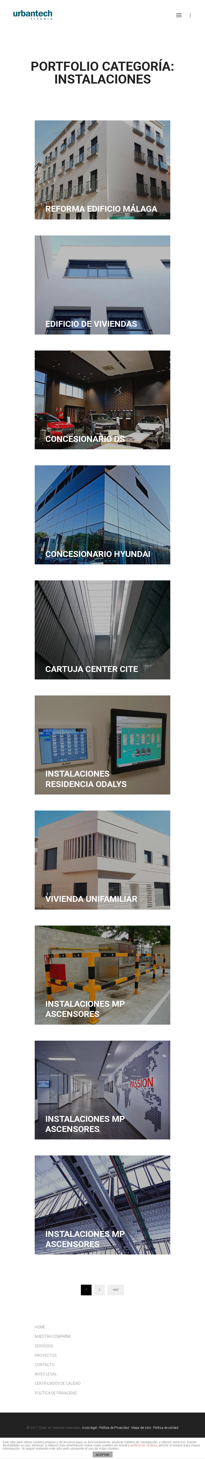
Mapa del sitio (141, 1428)
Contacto (44, 1365)
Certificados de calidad (58, 1383)
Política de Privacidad (56, 1393)
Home (40, 1327)
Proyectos (46, 1355)
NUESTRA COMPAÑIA (53, 1336)
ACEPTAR (102, 1454)
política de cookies (143, 1445)
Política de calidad (165, 1428)
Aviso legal (46, 1374)
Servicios (44, 1346)
